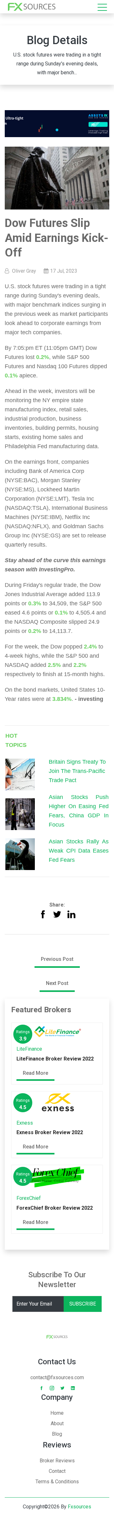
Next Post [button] (57, 983)
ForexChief (28, 1198)
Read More (35, 1073)
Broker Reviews (57, 1461)
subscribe (82, 1304)
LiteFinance (29, 1049)
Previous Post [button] (57, 959)
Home (57, 1413)
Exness (24, 1123)
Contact (57, 1471)
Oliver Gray (24, 271)
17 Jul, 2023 (63, 271)
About (57, 1423)
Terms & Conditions (57, 1482)
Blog (57, 1434)
